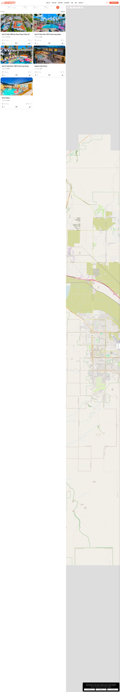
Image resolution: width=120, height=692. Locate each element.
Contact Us (81, 2)
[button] (93, 368)
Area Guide (54, 2)
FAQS (72, 2)
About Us (48, 2)
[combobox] (14, 7)
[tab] (12, 30)
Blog (76, 2)
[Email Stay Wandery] (107, 2)
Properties (60, 2)
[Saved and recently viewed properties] (118, 346)
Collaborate (66, 2)
